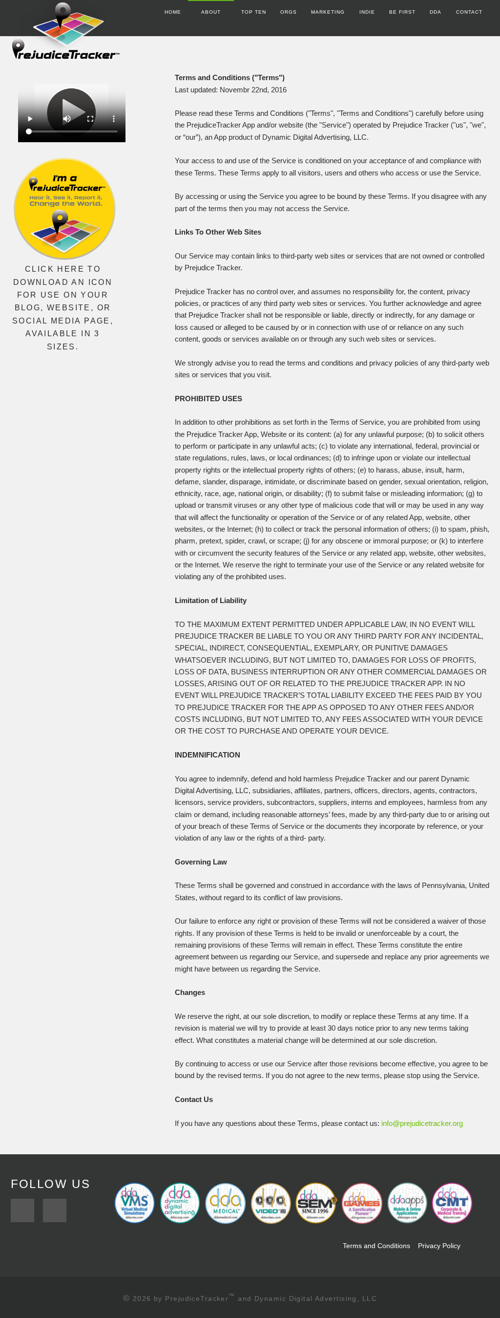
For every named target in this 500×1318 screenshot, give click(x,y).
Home (173, 12)
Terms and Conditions (375, 1246)
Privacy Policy (439, 1246)
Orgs (288, 12)
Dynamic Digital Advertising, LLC (315, 1298)
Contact (469, 12)
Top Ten (253, 12)
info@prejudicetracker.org (422, 1123)
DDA (435, 12)
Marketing (328, 12)
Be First (402, 12)
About (211, 12)
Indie (367, 12)
